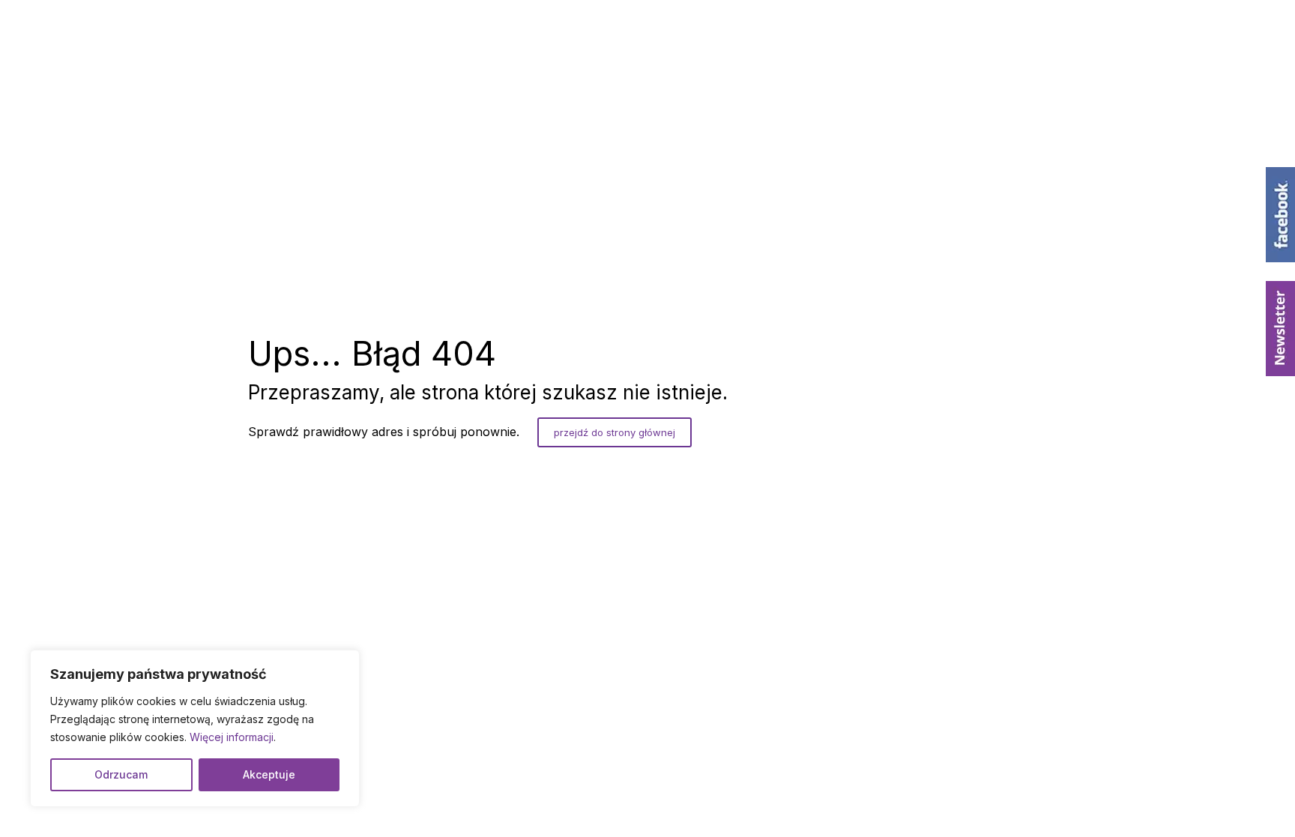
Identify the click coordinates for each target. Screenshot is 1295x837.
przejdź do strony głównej (614, 432)
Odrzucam (121, 774)
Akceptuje (269, 774)
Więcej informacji (232, 737)
